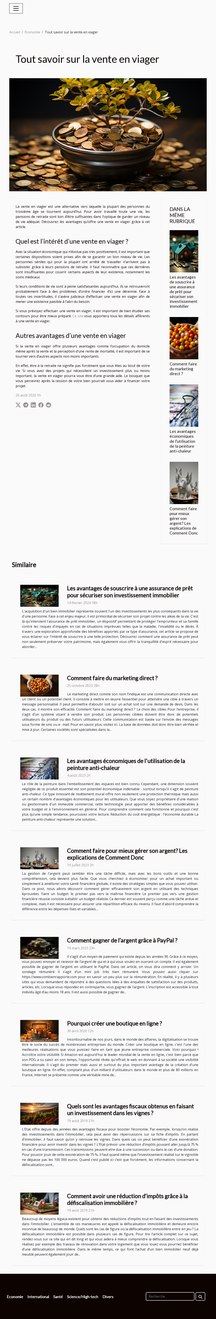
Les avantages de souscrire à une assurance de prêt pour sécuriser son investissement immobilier (183, 292)
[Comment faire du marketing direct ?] (184, 338)
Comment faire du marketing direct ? (183, 368)
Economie (32, 32)
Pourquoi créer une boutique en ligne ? (114, 1023)
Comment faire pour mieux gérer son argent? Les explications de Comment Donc (184, 520)
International (38, 1296)
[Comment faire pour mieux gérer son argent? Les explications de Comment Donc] (184, 482)
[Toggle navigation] (16, 8)
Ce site (78, 316)
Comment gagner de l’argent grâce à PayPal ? (122, 940)
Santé (58, 1296)
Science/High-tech (82, 1296)
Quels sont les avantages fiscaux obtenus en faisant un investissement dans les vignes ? (130, 1109)
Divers (108, 1296)
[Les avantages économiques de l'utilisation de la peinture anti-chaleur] (184, 405)
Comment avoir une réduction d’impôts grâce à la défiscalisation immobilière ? (127, 1199)
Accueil (14, 32)
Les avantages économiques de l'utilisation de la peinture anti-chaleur (183, 441)
